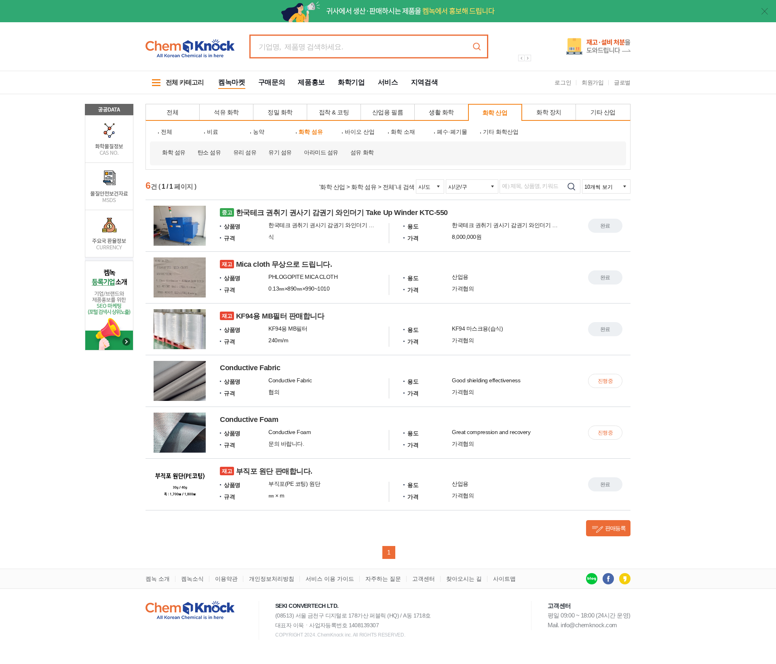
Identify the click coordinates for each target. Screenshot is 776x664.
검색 (476, 46)
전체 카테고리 (175, 86)
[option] (569, 49)
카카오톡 (624, 578)
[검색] (571, 186)
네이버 (591, 578)
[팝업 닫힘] (764, 11)
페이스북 (608, 578)
